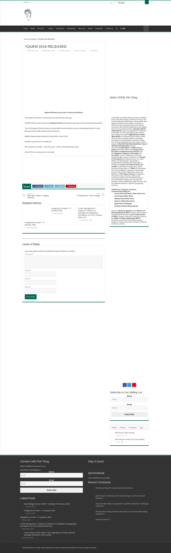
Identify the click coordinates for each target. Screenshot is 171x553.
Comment (29, 254)
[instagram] (129, 2)
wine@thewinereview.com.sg (35, 466)
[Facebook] (127, 2)
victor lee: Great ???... (103, 519)
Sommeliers (60, 28)
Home (26, 28)
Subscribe (129, 414)
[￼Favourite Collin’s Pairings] (112, 433)
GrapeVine (99, 28)
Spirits (90, 28)
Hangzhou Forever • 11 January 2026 (35, 223)
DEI (121, 28)
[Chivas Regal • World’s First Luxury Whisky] (112, 439)
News (68, 50)
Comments (132, 428)
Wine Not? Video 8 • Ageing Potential (38, 196)
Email (27, 279)
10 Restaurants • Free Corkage (88, 195)
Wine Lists (81, 28)
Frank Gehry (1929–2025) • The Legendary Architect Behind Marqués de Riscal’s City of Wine (49, 534)
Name (27, 270)
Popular (122, 428)
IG (117, 28)
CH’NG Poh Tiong (32, 50)
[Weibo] (132, 2)
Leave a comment (80, 50)
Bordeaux (33, 39)
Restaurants (71, 28)
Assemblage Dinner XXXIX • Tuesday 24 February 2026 (47, 504)
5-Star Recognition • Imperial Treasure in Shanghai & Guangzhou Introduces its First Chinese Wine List (90, 213)
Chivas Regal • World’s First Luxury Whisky (129, 439)
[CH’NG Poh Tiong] (28, 14)
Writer (33, 28)
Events (51, 28)
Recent (114, 428)
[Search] (147, 2)
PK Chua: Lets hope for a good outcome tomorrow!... (114, 488)
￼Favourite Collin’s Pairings (125, 433)
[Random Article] (146, 28)
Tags (141, 428)
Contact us (109, 28)
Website (28, 287)
